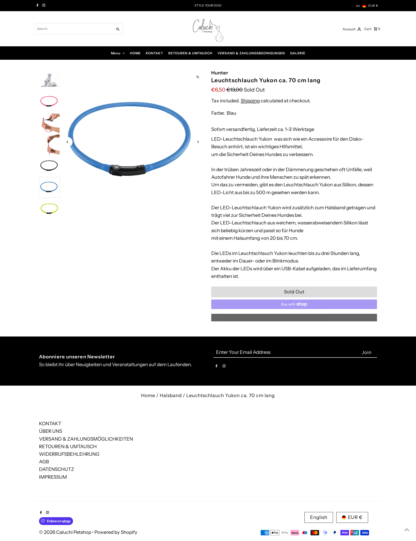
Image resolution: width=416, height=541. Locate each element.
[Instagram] (43, 5)
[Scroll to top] (407, 530)
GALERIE (297, 53)
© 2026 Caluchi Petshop (65, 532)
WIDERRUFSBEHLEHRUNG (69, 454)
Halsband (171, 395)
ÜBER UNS (50, 431)
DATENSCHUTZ (56, 469)
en (358, 6)
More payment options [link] (294, 317)
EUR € (373, 6)
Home (148, 395)
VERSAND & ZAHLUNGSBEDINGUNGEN (251, 53)
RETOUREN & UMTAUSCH (190, 53)
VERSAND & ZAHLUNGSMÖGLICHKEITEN (86, 439)
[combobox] (73, 28)
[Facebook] (37, 5)
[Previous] (68, 142)
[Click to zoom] (198, 77)
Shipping (250, 101)
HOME (135, 53)
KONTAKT (154, 53)
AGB (44, 462)
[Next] (198, 142)
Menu (115, 53)
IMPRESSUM (53, 477)
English (318, 517)
